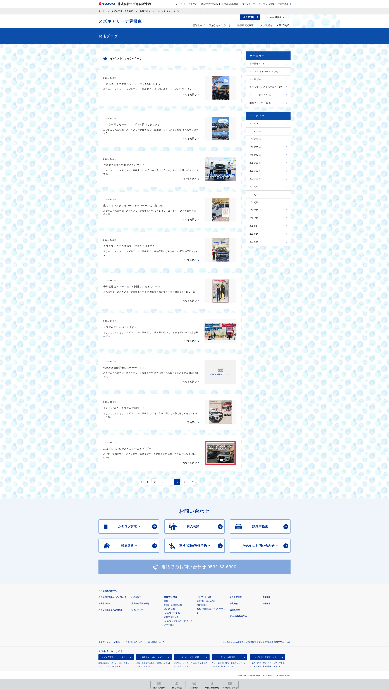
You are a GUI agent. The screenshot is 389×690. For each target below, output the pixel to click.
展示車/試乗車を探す (210, 4)
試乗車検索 (235, 610)
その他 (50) (256, 79)
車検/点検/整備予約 (238, 616)
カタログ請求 (236, 597)
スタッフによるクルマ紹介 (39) (266, 87)
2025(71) (255, 186)
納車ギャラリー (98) (260, 103)
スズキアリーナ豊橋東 (122, 11)
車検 (166, 601)
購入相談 (234, 603)
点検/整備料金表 (171, 617)
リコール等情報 (228, 657)
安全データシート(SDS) (109, 642)
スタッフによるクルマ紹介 (110, 610)
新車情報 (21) (257, 63)
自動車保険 (202, 605)
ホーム (179, 4)
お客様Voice (104, 603)
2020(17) (255, 226)
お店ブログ (145, 11)
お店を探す (191, 4)
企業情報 (266, 597)
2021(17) (255, 218)
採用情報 (266, 603)
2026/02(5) (256, 171)
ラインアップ (248, 4)
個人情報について (156, 642)
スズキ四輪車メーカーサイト (114, 657)
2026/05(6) (256, 147)
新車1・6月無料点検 (173, 605)
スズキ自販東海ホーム (108, 591)
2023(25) (255, 202)
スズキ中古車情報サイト (266, 657)
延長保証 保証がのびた (207, 601)
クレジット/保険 (266, 4)
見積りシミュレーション (152, 657)
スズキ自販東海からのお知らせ (112, 597)
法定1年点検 (169, 609)
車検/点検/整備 (231, 4)
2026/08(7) (256, 123)
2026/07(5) (256, 131)
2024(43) (255, 194)
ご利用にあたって (134, 642)
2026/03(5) (256, 163)
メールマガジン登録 (190, 657)
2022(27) (255, 210)
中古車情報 (283, 4)
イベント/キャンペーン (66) (264, 71)
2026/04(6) (256, 155)
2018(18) (255, 242)
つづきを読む (190, 94)
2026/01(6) (256, 178)
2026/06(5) (256, 139)
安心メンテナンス (172, 613)
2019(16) (255, 234)
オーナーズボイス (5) (261, 95)
